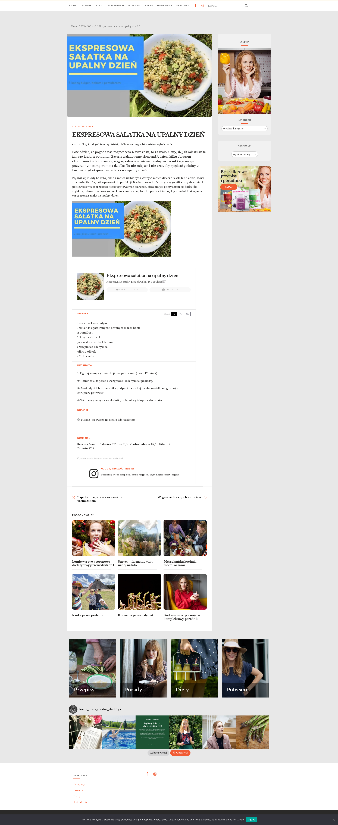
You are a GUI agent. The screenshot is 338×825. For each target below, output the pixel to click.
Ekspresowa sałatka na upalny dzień (138, 134)
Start (73, 5)
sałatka (152, 144)
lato (144, 144)
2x (181, 314)
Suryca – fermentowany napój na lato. (135, 563)
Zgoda (251, 819)
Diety (76, 796)
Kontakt (183, 5)
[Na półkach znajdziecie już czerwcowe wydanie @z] (85, 732)
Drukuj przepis (128, 289)
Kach (75, 144)
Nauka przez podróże (87, 615)
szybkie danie (164, 144)
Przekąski (93, 144)
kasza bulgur (134, 144)
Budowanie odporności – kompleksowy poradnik (182, 617)
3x (187, 314)
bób (123, 144)
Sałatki (114, 144)
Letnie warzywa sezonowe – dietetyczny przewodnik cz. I (93, 563)
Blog (100, 5)
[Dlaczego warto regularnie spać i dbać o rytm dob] (219, 732)
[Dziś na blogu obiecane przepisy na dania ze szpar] (252, 732)
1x (174, 314)
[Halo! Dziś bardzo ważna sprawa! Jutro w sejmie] (119, 732)
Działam (134, 5)
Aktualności (81, 802)
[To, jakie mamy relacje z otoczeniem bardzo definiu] (152, 732)
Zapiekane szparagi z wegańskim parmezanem (99, 499)
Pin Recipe (172, 289)
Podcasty (164, 5)
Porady (78, 790)
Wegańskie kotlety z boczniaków (179, 497)
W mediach (116, 5)
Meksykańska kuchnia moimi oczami (180, 563)
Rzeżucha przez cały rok (136, 615)
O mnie (87, 5)
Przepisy (104, 144)
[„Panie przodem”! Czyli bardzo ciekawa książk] (185, 732)
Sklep (149, 5)
